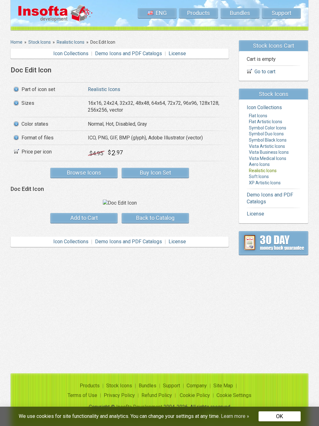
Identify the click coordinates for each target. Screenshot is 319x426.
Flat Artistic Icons (265, 121)
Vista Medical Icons (267, 158)
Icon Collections (70, 53)
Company (197, 386)
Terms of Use (82, 395)
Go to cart (265, 72)
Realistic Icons (104, 89)
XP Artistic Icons (265, 182)
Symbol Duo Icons (266, 133)
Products (198, 13)
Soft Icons (259, 176)
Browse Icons (84, 172)
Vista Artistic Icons (267, 146)
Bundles (240, 13)
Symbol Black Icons (268, 140)
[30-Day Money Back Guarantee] (273, 243)
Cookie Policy (195, 395)
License (177, 53)
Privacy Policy (119, 395)
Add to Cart (84, 218)
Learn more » (235, 416)
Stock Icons (119, 386)
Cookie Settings (234, 395)
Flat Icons (258, 115)
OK (279, 416)
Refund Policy (156, 395)
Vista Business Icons (269, 152)
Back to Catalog (155, 218)
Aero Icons (259, 164)
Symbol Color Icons (267, 127)
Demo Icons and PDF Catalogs (128, 53)
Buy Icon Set (155, 172)
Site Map (223, 386)
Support (281, 13)
